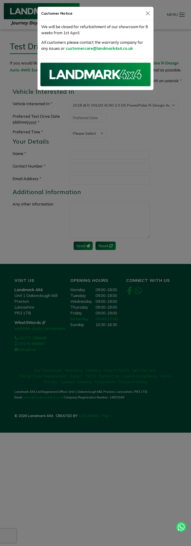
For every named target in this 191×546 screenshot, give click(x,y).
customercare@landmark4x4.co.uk (99, 48)
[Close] (148, 13)
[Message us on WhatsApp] (181, 527)
